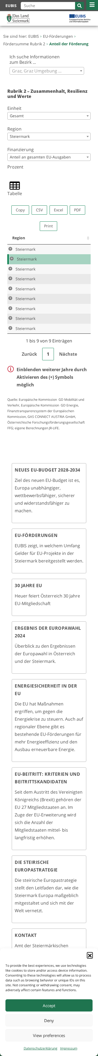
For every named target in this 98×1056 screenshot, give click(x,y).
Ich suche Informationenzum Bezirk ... (35, 59)
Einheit (14, 108)
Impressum (68, 1048)
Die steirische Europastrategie (36, 866)
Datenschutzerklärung (40, 1048)
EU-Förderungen (36, 535)
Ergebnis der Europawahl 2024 (48, 632)
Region (14, 129)
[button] (90, 955)
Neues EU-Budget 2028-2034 (47, 470)
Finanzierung (20, 149)
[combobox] (47, 71)
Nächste (68, 354)
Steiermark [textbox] (20, 136)
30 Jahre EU (28, 586)
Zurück (29, 354)
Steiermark (25, 249)
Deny (49, 1020)
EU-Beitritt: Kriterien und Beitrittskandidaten (47, 778)
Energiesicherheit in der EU (46, 689)
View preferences (49, 1035)
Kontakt (26, 935)
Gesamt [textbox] (17, 115)
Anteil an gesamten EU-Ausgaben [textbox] (40, 157)
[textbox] (47, 70)
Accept (49, 1005)
